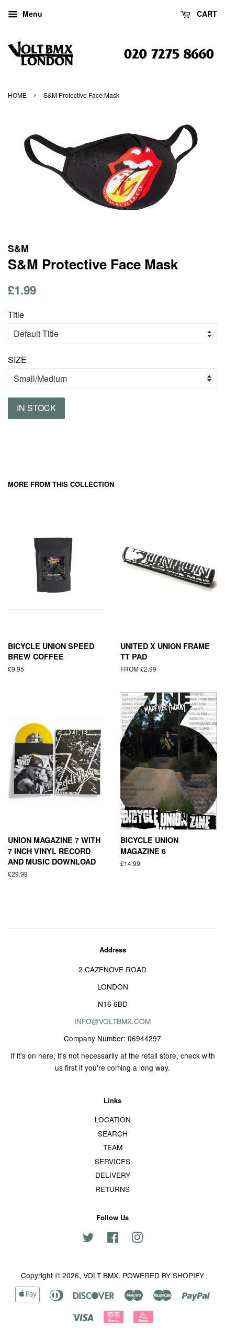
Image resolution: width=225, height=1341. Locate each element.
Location (113, 1119)
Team (112, 1147)
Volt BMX (100, 1275)
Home (17, 94)
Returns (112, 1189)
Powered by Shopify (163, 1275)
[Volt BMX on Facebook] (113, 1239)
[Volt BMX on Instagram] (137, 1239)
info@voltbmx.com (112, 1021)
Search (113, 1133)
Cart (206, 13)
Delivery (112, 1174)
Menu (31, 13)
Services (112, 1161)
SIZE (17, 360)
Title (16, 315)
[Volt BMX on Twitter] (88, 1239)
